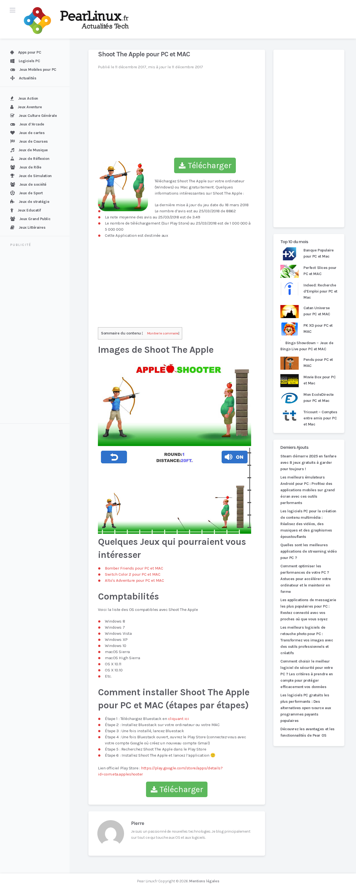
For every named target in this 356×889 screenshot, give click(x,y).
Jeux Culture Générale (38, 115)
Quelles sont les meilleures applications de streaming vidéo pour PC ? (308, 551)
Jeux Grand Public (35, 218)
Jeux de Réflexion (34, 158)
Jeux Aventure (30, 107)
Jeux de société (32, 184)
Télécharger (208, 165)
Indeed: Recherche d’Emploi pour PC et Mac (320, 291)
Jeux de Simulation (35, 175)
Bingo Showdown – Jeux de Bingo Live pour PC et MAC (306, 346)
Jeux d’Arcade (31, 124)
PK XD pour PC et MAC (318, 328)
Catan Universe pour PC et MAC (316, 311)
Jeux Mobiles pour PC (37, 69)
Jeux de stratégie (34, 201)
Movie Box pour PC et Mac (319, 380)
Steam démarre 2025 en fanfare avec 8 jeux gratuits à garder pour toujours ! (308, 462)
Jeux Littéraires (32, 227)
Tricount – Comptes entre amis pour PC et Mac (320, 418)
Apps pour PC (29, 52)
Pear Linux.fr (147, 881)
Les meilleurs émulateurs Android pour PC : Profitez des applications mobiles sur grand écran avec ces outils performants (307, 490)
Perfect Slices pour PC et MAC (320, 270)
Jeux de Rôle (30, 167)
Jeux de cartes (32, 132)
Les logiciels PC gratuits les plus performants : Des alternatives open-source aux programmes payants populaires (305, 708)
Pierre (137, 823)
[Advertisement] (38, 336)
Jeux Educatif (29, 210)
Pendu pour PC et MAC (318, 362)
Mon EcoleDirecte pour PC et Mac (318, 397)
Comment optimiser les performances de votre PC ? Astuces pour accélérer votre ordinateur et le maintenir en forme (305, 579)
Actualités (27, 78)
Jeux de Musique (33, 150)
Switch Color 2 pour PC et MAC (132, 574)
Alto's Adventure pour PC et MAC (134, 580)
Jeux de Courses (33, 141)
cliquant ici (178, 718)
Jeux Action (28, 98)
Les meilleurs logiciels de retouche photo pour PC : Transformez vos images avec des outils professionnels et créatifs (306, 640)
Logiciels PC (29, 61)
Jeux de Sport (31, 193)
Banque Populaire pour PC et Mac (318, 253)
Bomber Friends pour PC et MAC (134, 568)
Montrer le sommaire (163, 333)
